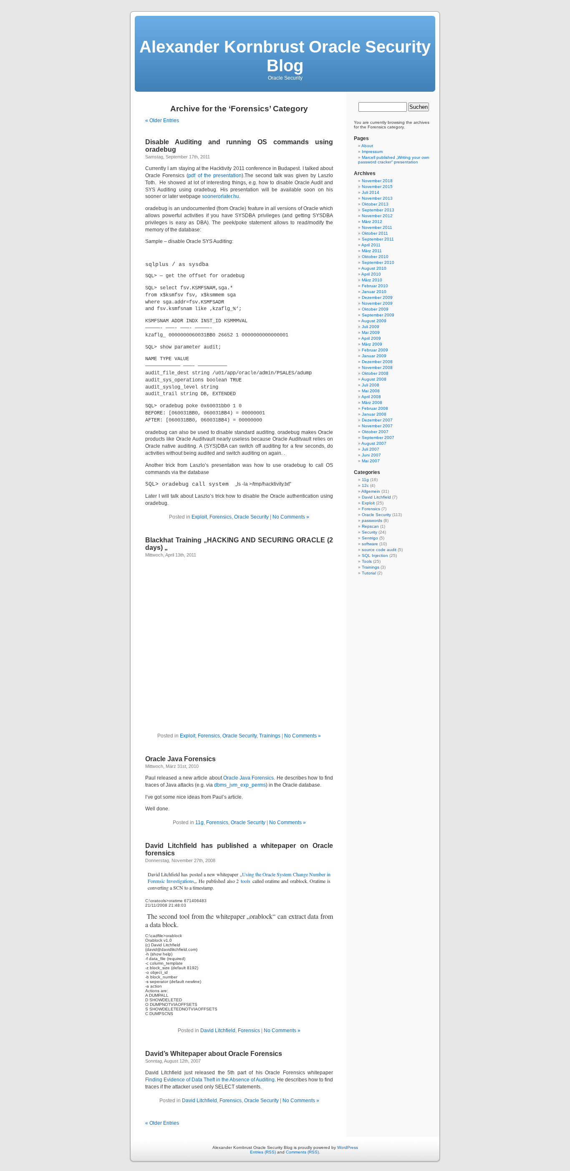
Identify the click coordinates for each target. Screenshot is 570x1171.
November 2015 (377, 186)
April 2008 (371, 396)
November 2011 (377, 227)
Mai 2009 (371, 332)
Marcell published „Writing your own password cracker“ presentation (393, 159)
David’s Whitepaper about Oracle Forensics (213, 1053)
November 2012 (377, 215)
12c (365, 485)
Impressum (372, 151)
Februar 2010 (375, 285)
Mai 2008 (371, 391)
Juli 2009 (370, 326)
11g (199, 822)
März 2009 (372, 344)
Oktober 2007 (375, 431)
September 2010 (378, 262)
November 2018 (377, 180)
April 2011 (371, 245)
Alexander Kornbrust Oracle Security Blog (285, 56)
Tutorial (369, 573)
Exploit (199, 517)
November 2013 (377, 198)
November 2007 (377, 426)
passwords (372, 520)
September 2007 (378, 437)
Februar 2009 (375, 350)
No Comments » (290, 517)
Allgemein (370, 491)
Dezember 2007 (377, 420)
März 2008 (372, 402)
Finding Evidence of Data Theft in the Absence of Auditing (210, 1080)
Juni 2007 (371, 455)
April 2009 (371, 338)
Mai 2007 (371, 461)
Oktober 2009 (375, 309)
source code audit (379, 549)
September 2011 (378, 239)
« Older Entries (162, 120)
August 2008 (373, 379)
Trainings (269, 736)
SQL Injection (375, 555)
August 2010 (373, 268)
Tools (367, 561)
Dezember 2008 (377, 361)
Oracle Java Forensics (180, 758)
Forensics (220, 517)
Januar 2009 (374, 356)
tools (245, 881)
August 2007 (373, 443)
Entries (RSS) (263, 1152)
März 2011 (372, 250)
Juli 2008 (370, 385)
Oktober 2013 (375, 204)
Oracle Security (251, 517)
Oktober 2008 (375, 373)
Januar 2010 (374, 291)
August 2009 (373, 320)
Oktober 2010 (375, 256)
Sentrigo (370, 538)
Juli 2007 (370, 449)
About (367, 145)
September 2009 (378, 315)
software (370, 544)
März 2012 (372, 221)
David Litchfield (217, 1030)
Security (369, 532)
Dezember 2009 (377, 297)
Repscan (370, 526)
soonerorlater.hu (220, 196)
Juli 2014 (370, 192)
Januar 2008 (374, 414)
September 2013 (378, 210)
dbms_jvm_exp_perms (240, 785)
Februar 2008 (375, 408)
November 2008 (377, 367)
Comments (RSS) (302, 1152)
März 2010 (372, 280)
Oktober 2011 (375, 233)
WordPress (347, 1147)
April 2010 (371, 274)
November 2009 (377, 303)
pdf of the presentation (215, 175)
